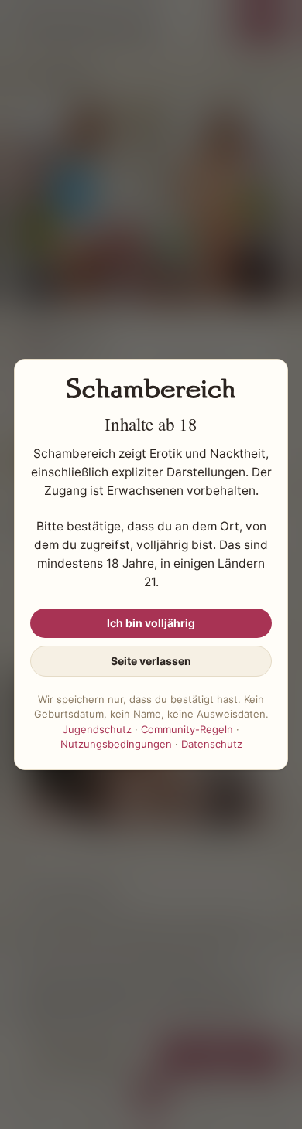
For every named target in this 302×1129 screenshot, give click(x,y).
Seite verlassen (151, 660)
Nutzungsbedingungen (116, 744)
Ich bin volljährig (151, 622)
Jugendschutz (97, 729)
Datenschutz (211, 744)
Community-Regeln (187, 729)
